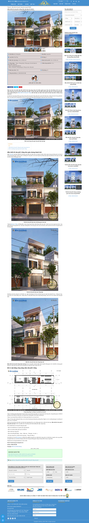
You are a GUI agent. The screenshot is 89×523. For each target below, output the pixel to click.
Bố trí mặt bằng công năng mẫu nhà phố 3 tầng (18, 148)
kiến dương (20, 460)
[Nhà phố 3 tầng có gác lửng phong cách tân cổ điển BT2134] (73, 105)
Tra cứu (11, 481)
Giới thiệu (20, 4)
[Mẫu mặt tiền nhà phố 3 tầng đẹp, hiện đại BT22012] (73, 133)
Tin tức (74, 3)
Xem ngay (49, 481)
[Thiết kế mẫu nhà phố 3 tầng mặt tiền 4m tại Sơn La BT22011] (73, 160)
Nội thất (61, 3)
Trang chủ (13, 4)
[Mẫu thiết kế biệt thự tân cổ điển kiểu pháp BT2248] (73, 78)
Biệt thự (32, 4)
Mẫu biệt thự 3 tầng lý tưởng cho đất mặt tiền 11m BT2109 (20, 455)
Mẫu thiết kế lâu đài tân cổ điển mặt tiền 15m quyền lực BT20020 (21, 454)
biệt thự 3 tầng (15, 460)
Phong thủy (68, 3)
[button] (61, 29)
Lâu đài (26, 4)
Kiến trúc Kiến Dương (17, 446)
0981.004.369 (12, 1)
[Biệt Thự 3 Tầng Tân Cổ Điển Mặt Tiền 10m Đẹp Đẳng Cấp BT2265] (73, 51)
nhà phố (36, 460)
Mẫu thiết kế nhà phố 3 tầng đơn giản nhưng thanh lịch (19, 147)
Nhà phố (55, 3)
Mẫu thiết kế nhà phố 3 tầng (24, 92)
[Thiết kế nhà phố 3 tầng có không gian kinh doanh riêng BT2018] (73, 187)
